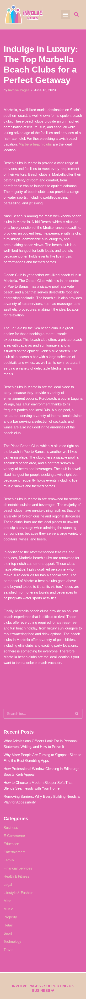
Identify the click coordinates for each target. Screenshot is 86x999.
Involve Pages (18, 90)
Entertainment (14, 852)
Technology (12, 941)
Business (11, 827)
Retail (8, 925)
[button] (65, 14)
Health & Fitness (16, 876)
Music (8, 909)
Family (9, 860)
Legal (8, 884)
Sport (8, 933)
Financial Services (18, 868)
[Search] (77, 713)
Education (11, 844)
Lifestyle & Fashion (18, 893)
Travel (8, 950)
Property (10, 917)
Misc (7, 901)
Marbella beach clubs (35, 144)
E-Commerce (14, 836)
